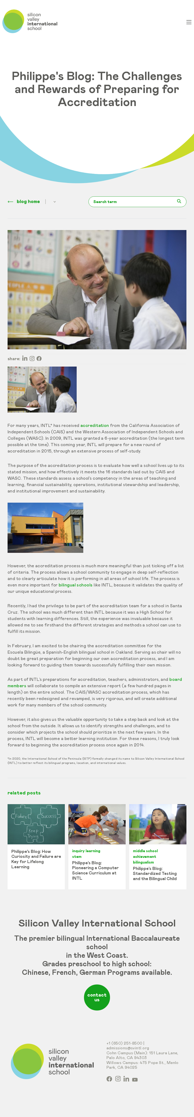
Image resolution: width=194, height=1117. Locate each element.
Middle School (145, 851)
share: (14, 359)
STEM (77, 857)
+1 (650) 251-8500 (124, 1044)
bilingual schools (76, 585)
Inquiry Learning (86, 851)
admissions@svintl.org (127, 1048)
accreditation (94, 426)
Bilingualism (143, 862)
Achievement (144, 857)
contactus (97, 997)
